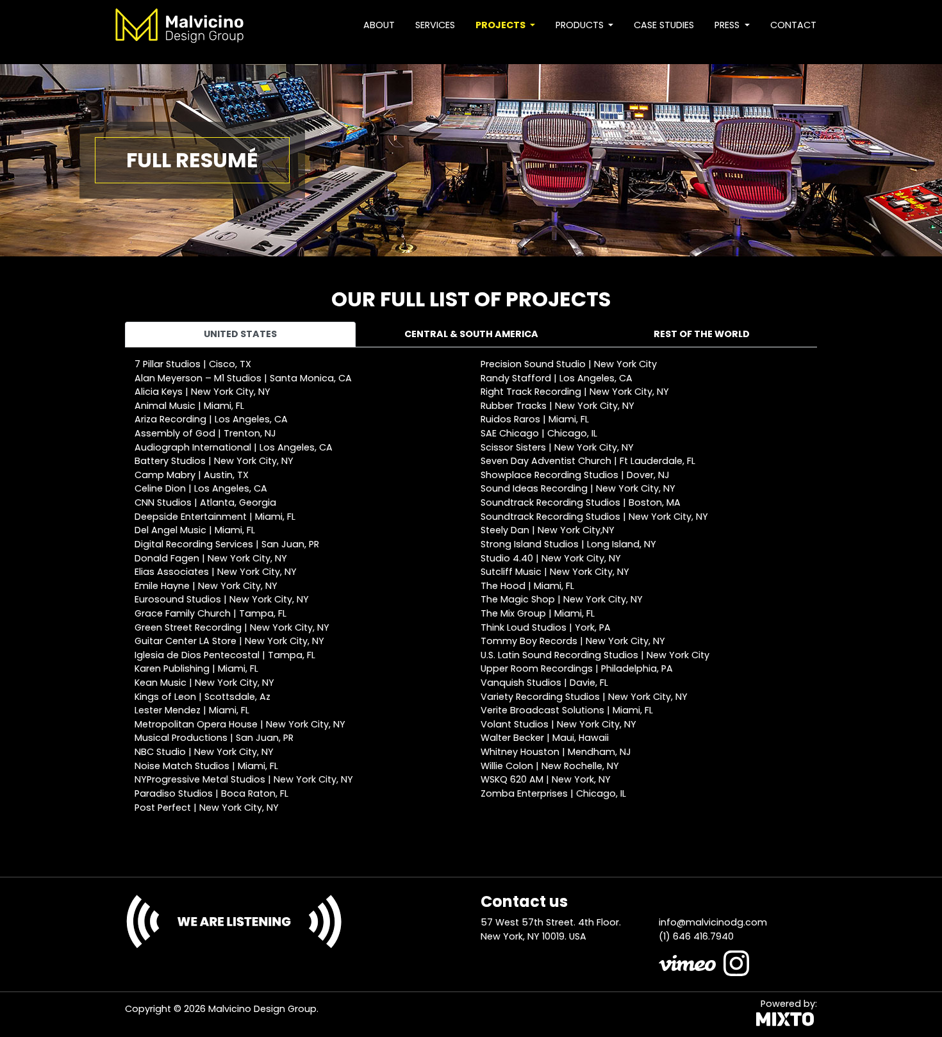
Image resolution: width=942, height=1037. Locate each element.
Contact (793, 25)
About (379, 25)
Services (435, 25)
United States (240, 334)
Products (581, 25)
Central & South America (471, 334)
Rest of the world (702, 334)
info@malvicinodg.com (713, 922)
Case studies (664, 25)
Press (728, 25)
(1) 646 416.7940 (696, 936)
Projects (501, 25)
